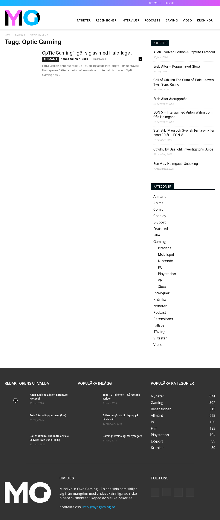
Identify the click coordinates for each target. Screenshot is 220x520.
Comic (158, 209)
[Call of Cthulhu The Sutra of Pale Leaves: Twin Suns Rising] (15, 441)
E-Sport (159, 222)
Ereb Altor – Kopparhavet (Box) (176, 66)
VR (160, 280)
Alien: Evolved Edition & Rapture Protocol (184, 52)
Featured (160, 228)
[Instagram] (198, 3)
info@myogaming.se (98, 507)
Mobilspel (166, 254)
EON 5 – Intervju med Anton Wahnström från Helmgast (182, 114)
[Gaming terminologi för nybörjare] (88, 441)
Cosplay (159, 215)
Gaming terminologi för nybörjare (122, 436)
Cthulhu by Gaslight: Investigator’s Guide (183, 149)
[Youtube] (212, 3)
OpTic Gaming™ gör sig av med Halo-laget (87, 53)
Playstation (167, 273)
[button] (184, 3)
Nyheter (84, 20)
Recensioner (106, 20)
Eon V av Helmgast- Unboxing (175, 164)
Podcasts (152, 20)
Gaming (171, 20)
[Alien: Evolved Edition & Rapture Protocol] (15, 400)
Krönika (159, 299)
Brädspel (165, 248)
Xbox (162, 286)
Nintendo (165, 260)
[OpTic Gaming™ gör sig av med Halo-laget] (21, 66)
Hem (7, 35)
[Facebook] (191, 3)
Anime (158, 203)
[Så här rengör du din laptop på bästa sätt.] (88, 421)
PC (160, 267)
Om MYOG (155, 3)
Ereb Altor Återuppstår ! (171, 99)
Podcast (159, 312)
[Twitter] (205, 3)
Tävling (159, 331)
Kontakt (169, 3)
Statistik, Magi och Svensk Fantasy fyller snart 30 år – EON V (183, 132)
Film (156, 235)
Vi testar (160, 338)
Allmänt (50, 59)
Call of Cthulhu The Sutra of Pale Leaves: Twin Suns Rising (183, 82)
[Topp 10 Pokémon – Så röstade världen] (88, 400)
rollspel (159, 325)
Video (187, 20)
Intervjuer (130, 20)
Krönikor (205, 20)
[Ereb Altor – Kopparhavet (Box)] (15, 421)
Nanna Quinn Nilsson (74, 58)
